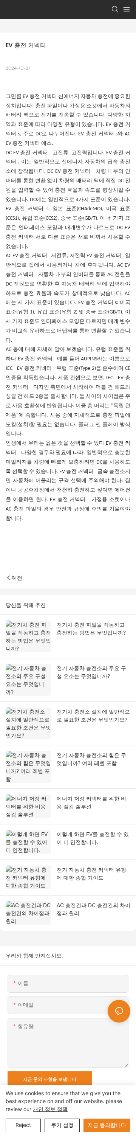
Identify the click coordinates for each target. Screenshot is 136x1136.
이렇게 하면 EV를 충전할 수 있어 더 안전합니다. (93, 838)
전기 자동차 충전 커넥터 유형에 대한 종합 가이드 (91, 873)
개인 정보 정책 (50, 1109)
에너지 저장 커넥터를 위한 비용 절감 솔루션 (91, 802)
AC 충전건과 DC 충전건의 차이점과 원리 (93, 909)
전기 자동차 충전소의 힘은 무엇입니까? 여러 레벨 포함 (91, 759)
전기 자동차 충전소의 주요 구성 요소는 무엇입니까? (91, 672)
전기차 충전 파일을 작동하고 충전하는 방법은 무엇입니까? (91, 628)
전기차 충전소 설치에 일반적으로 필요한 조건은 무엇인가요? (93, 715)
